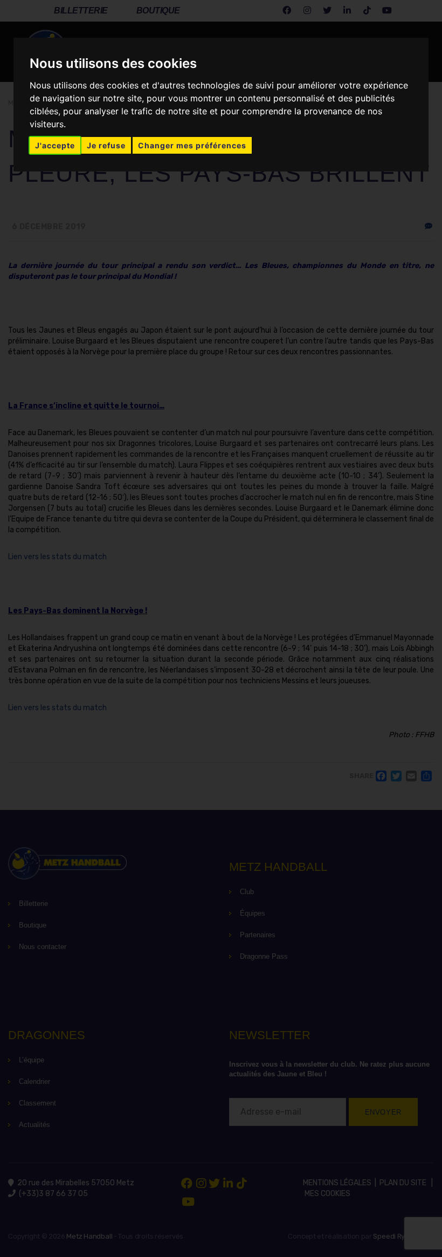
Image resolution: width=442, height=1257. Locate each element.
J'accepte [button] (55, 145)
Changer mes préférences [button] (192, 145)
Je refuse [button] (106, 145)
